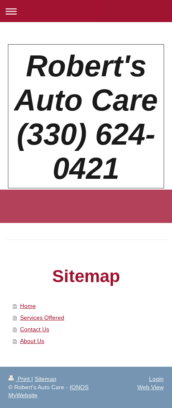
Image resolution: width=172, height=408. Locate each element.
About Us (32, 341)
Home (28, 306)
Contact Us (34, 329)
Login (156, 378)
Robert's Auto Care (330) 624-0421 (86, 117)
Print (23, 378)
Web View (150, 387)
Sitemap (45, 378)
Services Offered (42, 317)
